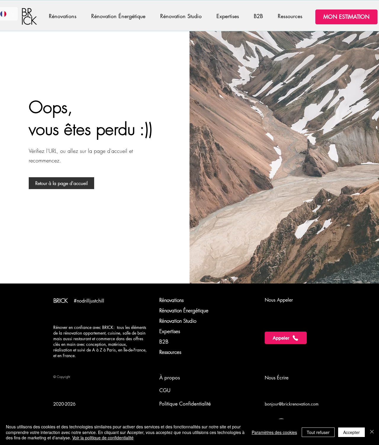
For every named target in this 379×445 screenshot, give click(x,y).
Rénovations (171, 300)
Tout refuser (318, 432)
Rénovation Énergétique (183, 310)
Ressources (170, 352)
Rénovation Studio (177, 320)
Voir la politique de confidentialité (103, 438)
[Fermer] (371, 432)
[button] (65, 16)
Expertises (169, 331)
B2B (163, 341)
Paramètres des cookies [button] (274, 432)
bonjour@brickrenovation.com (292, 404)
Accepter (351, 432)
